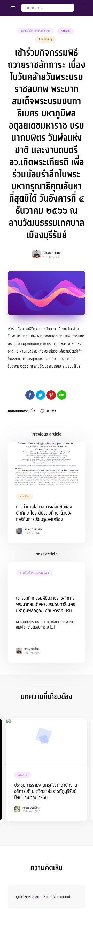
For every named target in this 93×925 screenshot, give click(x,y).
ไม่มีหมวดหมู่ (45, 39)
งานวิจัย (24, 496)
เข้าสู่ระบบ (34, 897)
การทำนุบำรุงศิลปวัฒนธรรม (35, 31)
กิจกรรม (65, 31)
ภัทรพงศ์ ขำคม (52, 252)
